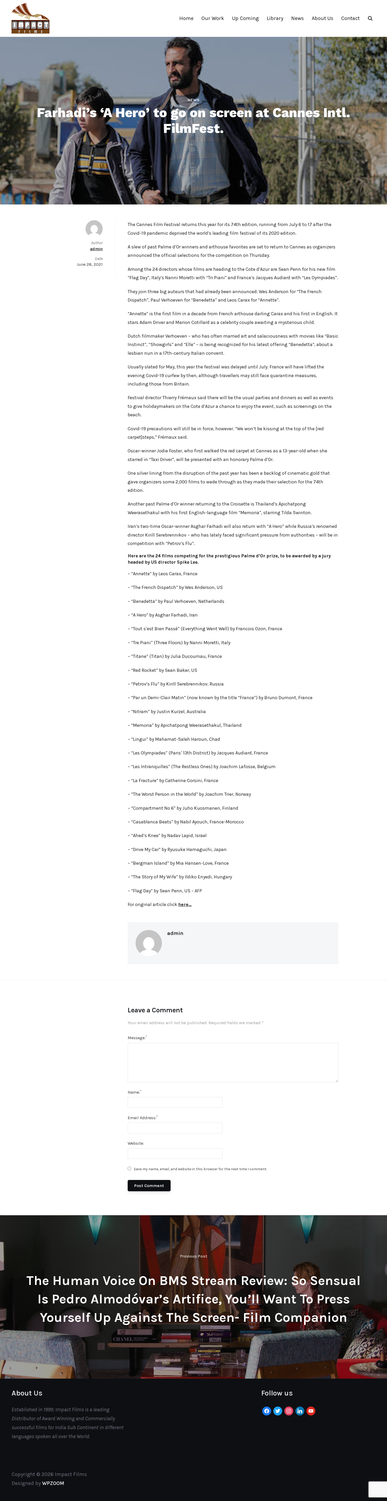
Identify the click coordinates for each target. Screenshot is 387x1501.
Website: (136, 1143)
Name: (134, 1092)
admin (175, 933)
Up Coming (245, 18)
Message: (137, 1037)
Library (275, 18)
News (297, 18)
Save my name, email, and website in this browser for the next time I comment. (200, 1169)
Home (186, 18)
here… (185, 904)
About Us (322, 18)
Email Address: (143, 1117)
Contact (350, 18)
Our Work (212, 18)
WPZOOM (53, 1483)
